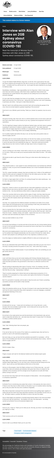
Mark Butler (22, 11)
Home (5, 11)
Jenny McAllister (32, 11)
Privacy (25, 441)
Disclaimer (19, 441)
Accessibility (6, 441)
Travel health (17, 430)
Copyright (13, 441)
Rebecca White (18, 15)
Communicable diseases (29, 430)
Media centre (13, 11)
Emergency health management (22, 433)
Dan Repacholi (29, 15)
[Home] (7, 4)
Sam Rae (41, 11)
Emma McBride (8, 15)
